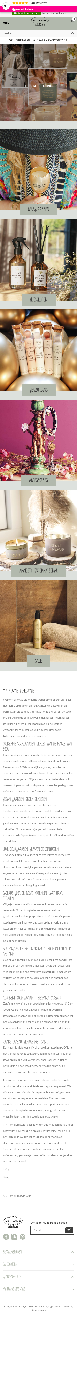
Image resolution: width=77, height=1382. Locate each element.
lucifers (19, 723)
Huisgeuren (38, 299)
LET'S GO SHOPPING (38, 86)
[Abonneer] (69, 1230)
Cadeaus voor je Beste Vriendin (25, 893)
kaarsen (20, 1143)
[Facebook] (6, 1236)
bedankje (49, 1053)
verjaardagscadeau (19, 1053)
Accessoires (38, 480)
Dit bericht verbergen (26, 13)
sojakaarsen (46, 717)
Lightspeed (54, 1306)
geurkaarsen (62, 717)
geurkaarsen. (10, 861)
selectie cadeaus (62, 934)
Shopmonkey (38, 1310)
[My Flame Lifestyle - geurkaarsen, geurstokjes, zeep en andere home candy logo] (40, 20)
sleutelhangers (37, 736)
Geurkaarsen (38, 209)
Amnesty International (39, 570)
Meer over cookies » (54, 13)
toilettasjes (9, 736)
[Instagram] (14, 1236)
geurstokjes (55, 723)
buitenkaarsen (61, 965)
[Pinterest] (23, 1236)
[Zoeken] (72, 33)
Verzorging (39, 389)
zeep (37, 1155)
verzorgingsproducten (16, 730)
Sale (38, 661)
